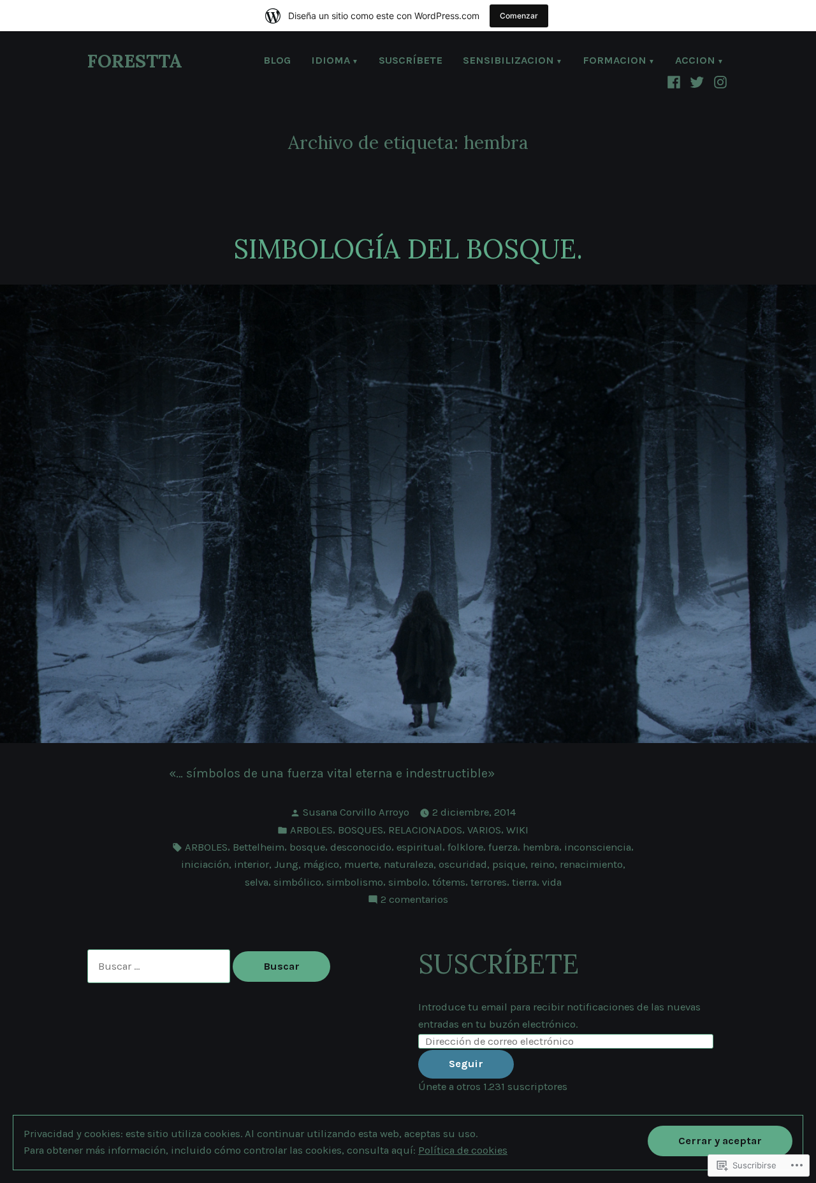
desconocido (360, 847)
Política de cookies (462, 1150)
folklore (465, 847)
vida (552, 882)
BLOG (277, 61)
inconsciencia (597, 847)
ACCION (695, 61)
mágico (321, 864)
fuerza (503, 847)
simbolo (407, 882)
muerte (361, 864)
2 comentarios (414, 901)
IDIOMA (330, 61)
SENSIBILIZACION (508, 61)
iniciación (205, 864)
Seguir (466, 1064)
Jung (286, 864)
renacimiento (591, 864)
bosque (307, 847)
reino (542, 864)
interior (251, 864)
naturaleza (408, 864)
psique (508, 864)
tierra (524, 882)
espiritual (419, 847)
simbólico (297, 882)
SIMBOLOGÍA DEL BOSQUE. (408, 249)
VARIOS (484, 830)
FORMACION (614, 61)
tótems (448, 882)
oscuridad (463, 864)
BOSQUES (360, 830)
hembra (541, 847)
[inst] (719, 81)
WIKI (517, 830)
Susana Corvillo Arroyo (356, 812)
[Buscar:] (160, 966)
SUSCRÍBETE (410, 61)
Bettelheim (258, 847)
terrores (488, 882)
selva (256, 882)
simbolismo (354, 882)
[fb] (675, 81)
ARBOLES (311, 830)
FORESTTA (134, 61)
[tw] (697, 81)
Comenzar (519, 15)
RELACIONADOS (425, 830)
